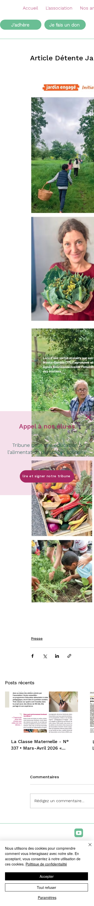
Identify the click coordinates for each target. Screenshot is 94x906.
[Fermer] (87, 848)
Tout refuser (46, 887)
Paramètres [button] (47, 897)
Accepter (47, 876)
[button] (88, 417)
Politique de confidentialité (46, 864)
